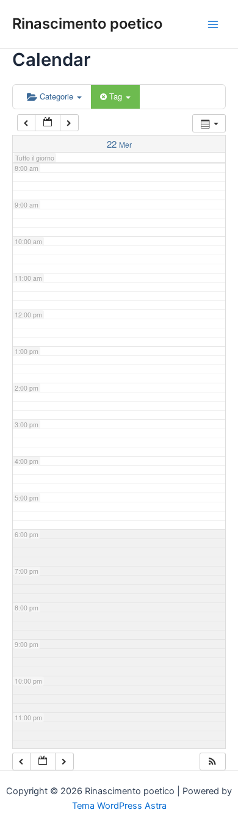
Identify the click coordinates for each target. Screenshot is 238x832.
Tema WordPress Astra (119, 805)
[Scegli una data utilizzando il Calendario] (47, 123)
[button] (212, 761)
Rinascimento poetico (87, 23)
